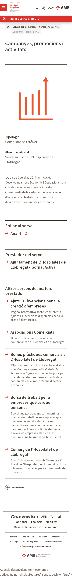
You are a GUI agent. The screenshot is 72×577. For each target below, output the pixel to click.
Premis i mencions (53, 541)
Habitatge (21, 522)
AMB (44, 517)
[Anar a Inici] (8, 26)
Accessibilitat (57, 536)
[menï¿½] (3, 7)
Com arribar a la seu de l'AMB (21, 536)
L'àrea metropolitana (24, 517)
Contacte (42, 536)
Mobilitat (51, 522)
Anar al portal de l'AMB (62, 8)
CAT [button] (51, 8)
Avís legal (14, 541)
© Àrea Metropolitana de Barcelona (36, 546)
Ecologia (36, 522)
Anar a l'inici (15, 7)
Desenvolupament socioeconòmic (36, 527)
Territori (55, 517)
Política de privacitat (32, 541)
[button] (37, 8)
